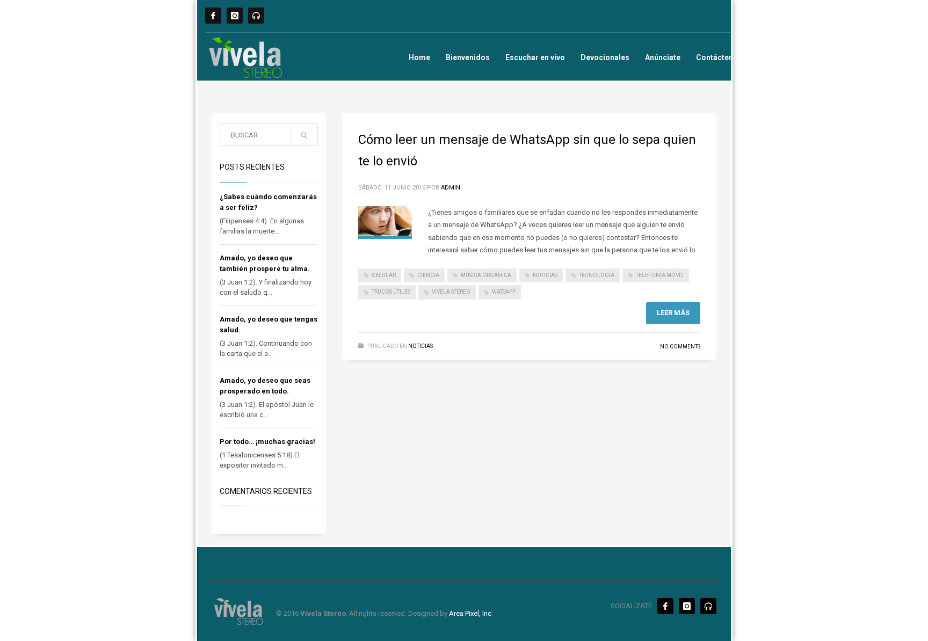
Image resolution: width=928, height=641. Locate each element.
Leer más (673, 313)
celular (384, 275)
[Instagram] (235, 16)
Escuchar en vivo (535, 57)
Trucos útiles (391, 292)
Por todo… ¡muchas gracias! (267, 442)
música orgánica (486, 275)
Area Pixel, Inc (470, 613)
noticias (545, 275)
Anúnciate (662, 57)
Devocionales (605, 57)
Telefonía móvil (660, 275)
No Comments (680, 346)
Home (419, 57)
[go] (304, 135)
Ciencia (428, 275)
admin (450, 187)
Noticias (420, 346)
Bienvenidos (468, 57)
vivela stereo (451, 292)
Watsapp (504, 292)
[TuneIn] (256, 16)
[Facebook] (213, 16)
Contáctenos (719, 57)
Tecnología (596, 275)
